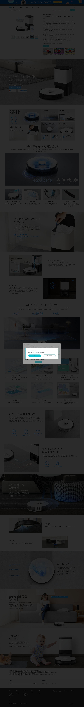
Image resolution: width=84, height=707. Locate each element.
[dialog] (42, 353)
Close (56, 349)
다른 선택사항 (49, 355)
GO (34, 355)
